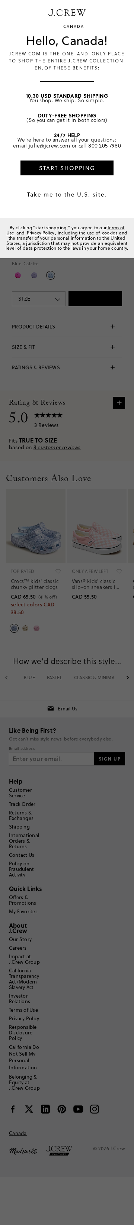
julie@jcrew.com (49, 145)
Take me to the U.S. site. (67, 194)
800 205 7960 (104, 145)
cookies (109, 233)
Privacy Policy (40, 233)
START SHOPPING (67, 168)
